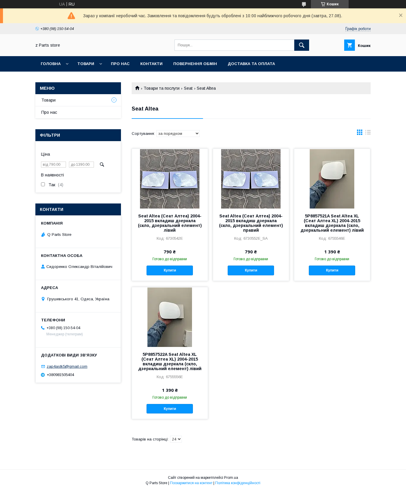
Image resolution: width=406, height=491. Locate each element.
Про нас (120, 63)
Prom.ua (231, 478)
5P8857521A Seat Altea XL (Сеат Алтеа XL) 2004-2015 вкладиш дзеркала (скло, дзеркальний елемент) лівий (332, 223)
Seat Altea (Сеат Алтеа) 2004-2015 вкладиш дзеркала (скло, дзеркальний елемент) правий (251, 223)
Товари (85, 63)
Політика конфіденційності (237, 483)
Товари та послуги (162, 88)
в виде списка (368, 134)
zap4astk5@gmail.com (67, 366)
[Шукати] (301, 45)
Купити (170, 270)
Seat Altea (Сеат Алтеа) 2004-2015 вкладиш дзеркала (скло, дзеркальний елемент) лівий (170, 223)
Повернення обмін (195, 63)
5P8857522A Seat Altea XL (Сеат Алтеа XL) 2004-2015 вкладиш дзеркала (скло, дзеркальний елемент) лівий (170, 361)
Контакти (151, 63)
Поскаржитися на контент (191, 483)
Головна (51, 63)
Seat (188, 88)
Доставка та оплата (251, 63)
